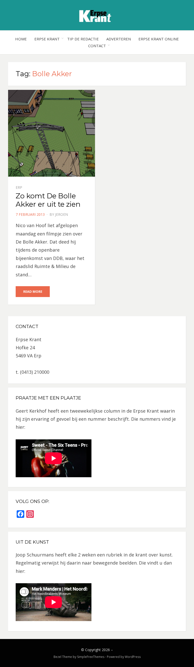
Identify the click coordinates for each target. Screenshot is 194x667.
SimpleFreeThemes (90, 657)
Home (21, 38)
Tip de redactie (83, 38)
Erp (19, 187)
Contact (97, 45)
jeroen (61, 214)
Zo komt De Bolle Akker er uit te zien (48, 200)
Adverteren (118, 38)
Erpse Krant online (158, 38)
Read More (32, 291)
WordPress (133, 657)
